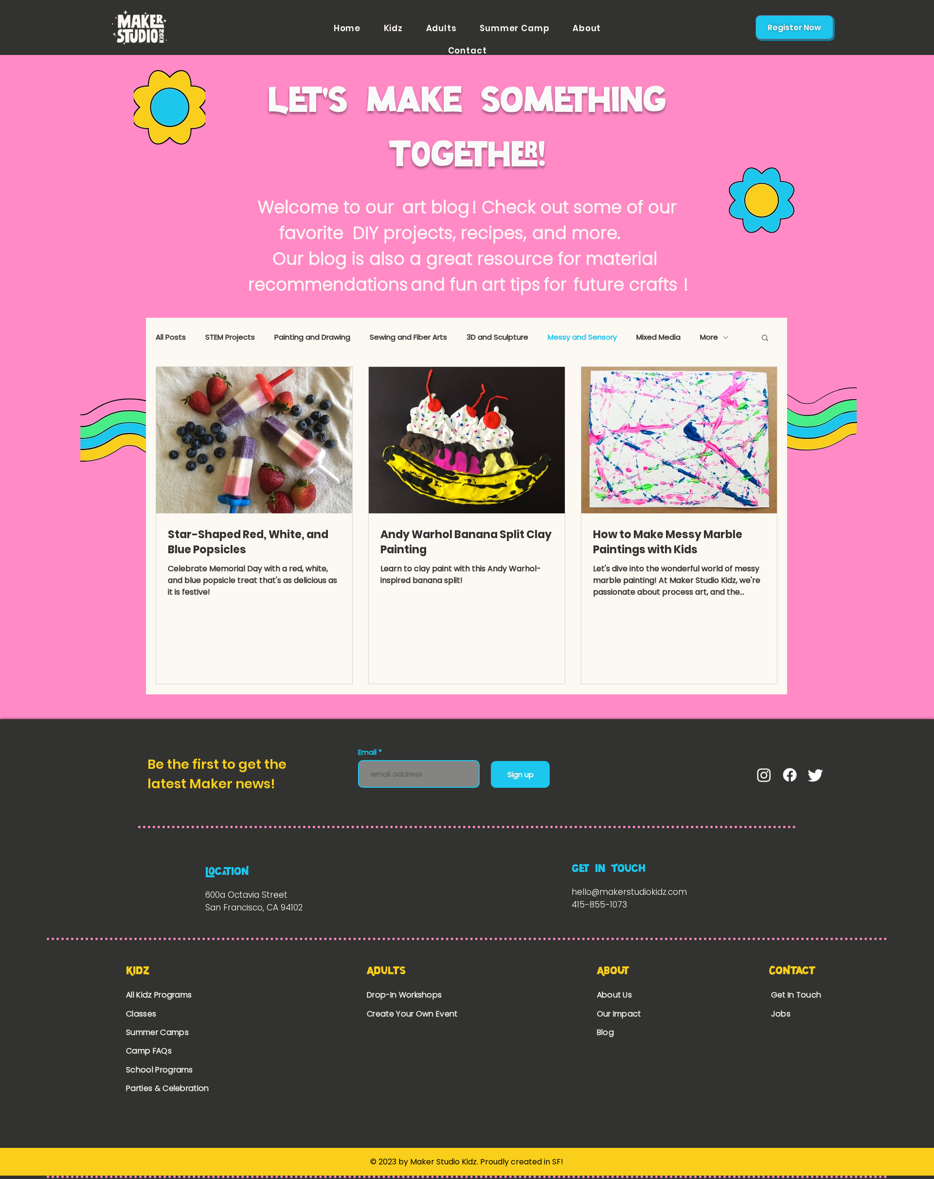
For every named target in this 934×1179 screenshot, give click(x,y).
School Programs (159, 1069)
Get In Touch (796, 994)
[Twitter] (816, 775)
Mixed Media (658, 337)
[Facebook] (790, 775)
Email (368, 752)
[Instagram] (764, 775)
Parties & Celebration (167, 1088)
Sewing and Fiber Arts (408, 337)
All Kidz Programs (159, 994)
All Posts (171, 337)
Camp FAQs (149, 1050)
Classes (141, 1013)
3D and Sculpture (497, 337)
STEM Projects (230, 337)
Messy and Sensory (582, 337)
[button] (765, 338)
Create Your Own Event (413, 1013)
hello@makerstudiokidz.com (629, 892)
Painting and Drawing (312, 337)
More (709, 337)
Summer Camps (157, 1032)
